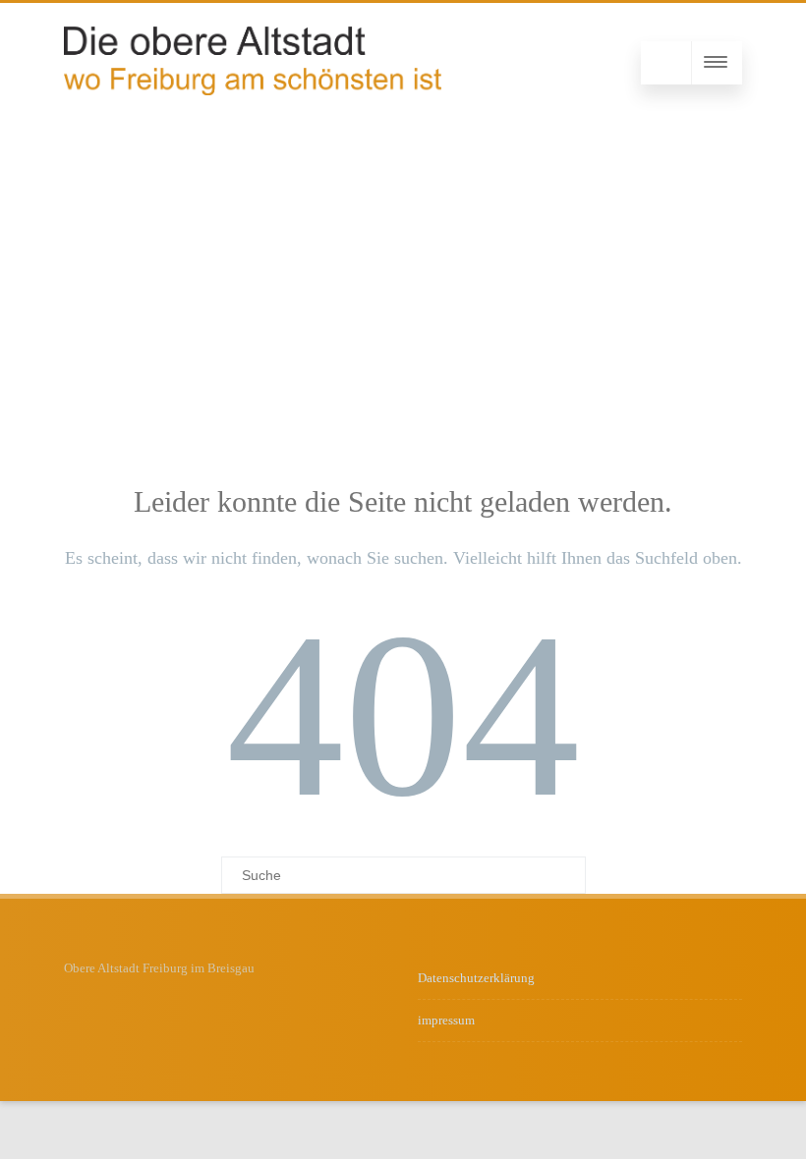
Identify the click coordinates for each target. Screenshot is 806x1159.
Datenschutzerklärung (476, 977)
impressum (446, 1020)
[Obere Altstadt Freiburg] (252, 90)
